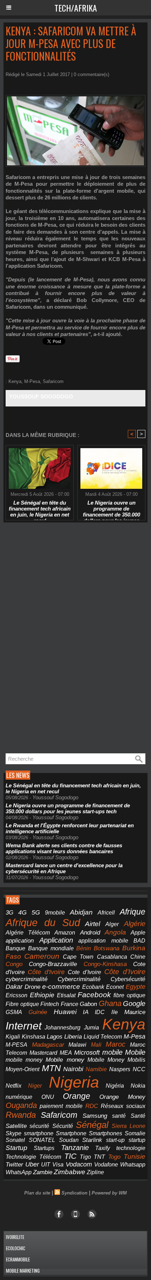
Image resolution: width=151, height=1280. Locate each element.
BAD (139, 941)
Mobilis (136, 1059)
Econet (115, 987)
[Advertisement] (56, 638)
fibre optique (129, 995)
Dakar (14, 986)
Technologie (21, 1157)
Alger (112, 924)
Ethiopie (42, 995)
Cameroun (41, 956)
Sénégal (92, 1125)
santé (119, 1116)
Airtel (92, 924)
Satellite (16, 1125)
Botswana (106, 948)
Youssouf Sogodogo (41, 396)
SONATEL (42, 1140)
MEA (66, 1053)
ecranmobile (18, 1259)
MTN (51, 1068)
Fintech (49, 1004)
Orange (76, 1096)
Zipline (95, 1172)
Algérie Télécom (28, 933)
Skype (13, 1133)
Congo (14, 964)
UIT (45, 1164)
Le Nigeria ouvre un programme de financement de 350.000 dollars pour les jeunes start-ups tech (111, 508)
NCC (139, 1069)
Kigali (13, 1037)
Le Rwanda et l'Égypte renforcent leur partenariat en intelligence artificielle (70, 828)
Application (56, 940)
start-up (115, 1140)
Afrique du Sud (43, 922)
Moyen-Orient (22, 1069)
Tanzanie (75, 1147)
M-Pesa (32, 381)
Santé (138, 1116)
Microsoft (87, 1052)
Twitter (14, 1164)
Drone (32, 987)
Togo (114, 1157)
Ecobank (93, 987)
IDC (100, 1012)
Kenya (14, 381)
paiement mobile (61, 1106)
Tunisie (134, 1156)
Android (90, 932)
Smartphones (105, 1133)
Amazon (64, 933)
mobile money (24, 1060)
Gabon (88, 1004)
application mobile (103, 941)
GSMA (14, 1012)
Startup (16, 1147)
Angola (115, 932)
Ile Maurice (128, 1011)
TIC (70, 1156)
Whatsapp (132, 1165)
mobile (112, 1052)
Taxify (102, 1148)
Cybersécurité (128, 979)
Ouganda (21, 1105)
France (69, 1004)
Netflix (13, 1086)
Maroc (115, 1044)
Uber (32, 1164)
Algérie (134, 924)
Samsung (95, 1116)
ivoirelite (15, 1236)
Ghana (110, 1003)
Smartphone (71, 1133)
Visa (58, 1164)
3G (9, 912)
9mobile (55, 913)
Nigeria (74, 1082)
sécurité (39, 1126)
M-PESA (16, 1044)
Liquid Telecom (103, 1036)
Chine (137, 956)
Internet (23, 1026)
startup (137, 1140)
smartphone (38, 1133)
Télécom (50, 1157)
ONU (47, 1097)
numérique (19, 1097)
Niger (35, 1086)
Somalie (135, 1133)
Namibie (96, 1069)
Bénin (83, 948)
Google (134, 1003)
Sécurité (62, 1126)
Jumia (91, 1027)
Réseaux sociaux (123, 1106)
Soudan (69, 1140)
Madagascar (48, 1044)
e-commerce (61, 986)
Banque (15, 948)
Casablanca (112, 957)
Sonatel (15, 1140)
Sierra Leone (128, 1126)
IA (85, 1011)
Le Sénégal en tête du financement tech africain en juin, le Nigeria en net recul (40, 508)
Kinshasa (33, 1037)
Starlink (92, 1140)
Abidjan (81, 912)
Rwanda (21, 1115)
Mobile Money (105, 1059)
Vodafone (106, 1164)
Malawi (77, 1045)
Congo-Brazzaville (53, 963)
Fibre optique (22, 1004)
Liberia (73, 1036)
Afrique (132, 911)
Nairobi (73, 1069)
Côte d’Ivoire (124, 972)
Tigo (85, 1157)
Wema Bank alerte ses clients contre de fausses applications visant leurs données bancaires (64, 848)
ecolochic (15, 1248)
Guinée (37, 1012)
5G (36, 912)
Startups (44, 1148)
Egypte (135, 986)
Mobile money (65, 1059)
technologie (130, 1148)
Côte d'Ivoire (46, 972)
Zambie (42, 1172)
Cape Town (78, 957)
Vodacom (79, 1164)
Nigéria (115, 1086)
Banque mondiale (51, 948)
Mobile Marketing (23, 1270)
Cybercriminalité (79, 979)
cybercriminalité (26, 979)
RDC (91, 1106)
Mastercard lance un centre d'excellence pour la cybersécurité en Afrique (64, 868)
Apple (138, 933)
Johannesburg (62, 1028)
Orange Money (122, 1097)
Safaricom (53, 381)
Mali (96, 1044)
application (20, 940)
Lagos (55, 1036)
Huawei (65, 1011)
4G (22, 912)
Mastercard (43, 1052)
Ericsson (16, 995)
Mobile (135, 1052)
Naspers (119, 1069)
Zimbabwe (69, 1172)
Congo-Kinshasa (105, 964)
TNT (99, 1157)
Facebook (94, 995)
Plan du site (37, 1193)
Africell (106, 912)
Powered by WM (109, 1193)
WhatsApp (19, 1172)
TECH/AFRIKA (75, 7)
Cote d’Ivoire (84, 972)
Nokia (138, 1086)
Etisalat (66, 995)
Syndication (74, 1193)
